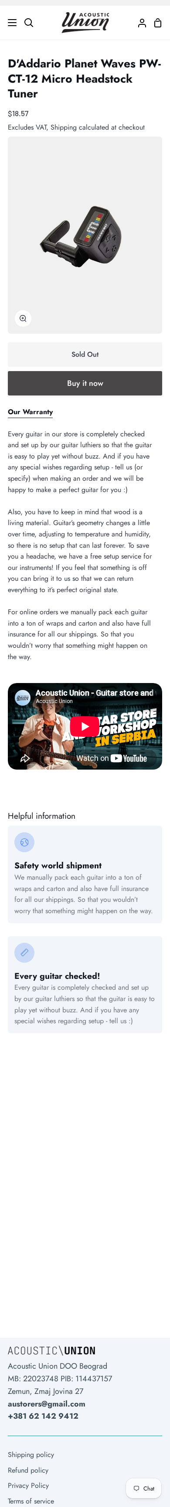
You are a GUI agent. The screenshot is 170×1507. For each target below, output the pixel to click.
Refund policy (28, 1470)
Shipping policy (31, 1455)
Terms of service (31, 1501)
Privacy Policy (28, 1485)
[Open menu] (8, 22)
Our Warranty (30, 412)
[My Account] (138, 23)
